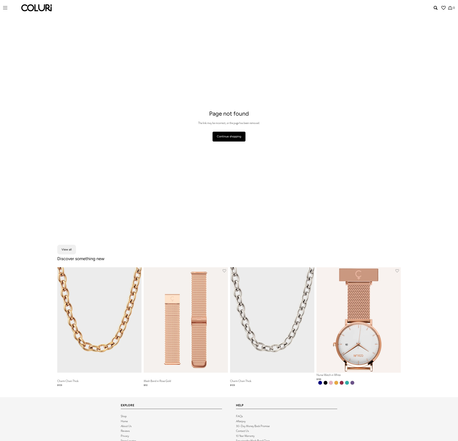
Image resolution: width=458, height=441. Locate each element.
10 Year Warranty (245, 436)
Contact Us (242, 431)
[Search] (436, 8)
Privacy (125, 436)
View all (67, 249)
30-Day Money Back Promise (253, 426)
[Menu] (5, 8)
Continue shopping (229, 136)
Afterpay (241, 421)
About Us (126, 426)
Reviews (125, 431)
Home (124, 421)
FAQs (239, 416)
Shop (124, 416)
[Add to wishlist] (138, 271)
